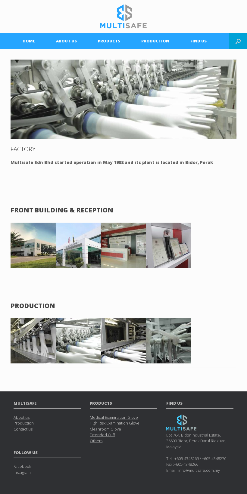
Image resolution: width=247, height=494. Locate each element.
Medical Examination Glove (114, 417)
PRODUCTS (109, 41)
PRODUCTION (155, 41)
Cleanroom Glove (105, 429)
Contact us (23, 429)
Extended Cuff (102, 434)
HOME (29, 41)
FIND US (198, 41)
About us (22, 417)
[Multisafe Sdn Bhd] (123, 17)
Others (96, 440)
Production (24, 423)
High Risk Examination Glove (114, 423)
